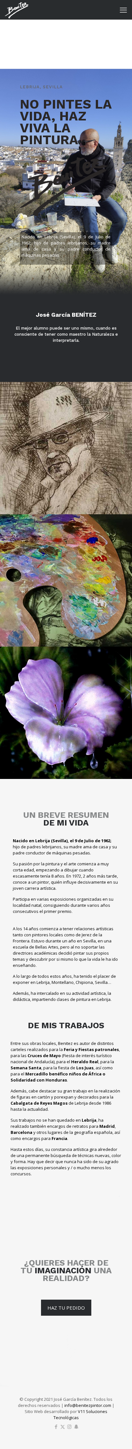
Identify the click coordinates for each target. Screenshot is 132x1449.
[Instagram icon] (69, 1426)
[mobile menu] (123, 9)
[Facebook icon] (56, 1426)
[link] (66, 448)
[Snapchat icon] (76, 1426)
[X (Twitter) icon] (62, 1426)
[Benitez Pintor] (17, 10)
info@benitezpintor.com (87, 1405)
